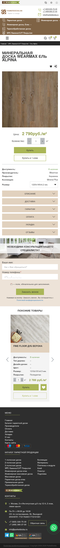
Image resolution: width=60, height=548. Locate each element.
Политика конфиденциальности (16, 545)
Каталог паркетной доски (16, 423)
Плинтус (41, 470)
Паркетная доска (14, 20)
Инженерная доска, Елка (18, 24)
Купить (30, 150)
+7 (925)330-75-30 (50, 9)
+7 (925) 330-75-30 (17, 521)
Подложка (41, 473)
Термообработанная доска (19, 28)
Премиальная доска (14, 482)
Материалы (42, 462)
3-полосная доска (13, 465)
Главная (8, 420)
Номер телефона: (11, 272)
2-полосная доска (13, 462)
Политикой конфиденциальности (30, 300)
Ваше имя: (7, 262)
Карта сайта (10, 442)
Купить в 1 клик (30, 158)
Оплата (8, 428)
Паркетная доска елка (15, 479)
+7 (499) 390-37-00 (17, 524)
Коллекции (42, 459)
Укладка (8, 434)
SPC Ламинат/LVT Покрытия (19, 33)
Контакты (9, 439)
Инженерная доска (49, 20)
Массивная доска (13, 476)
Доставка (9, 431)
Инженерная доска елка (16, 470)
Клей (39, 468)
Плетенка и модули (46, 465)
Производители (12, 425)
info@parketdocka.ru (51, 14)
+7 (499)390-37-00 (50, 11)
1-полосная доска (13, 459)
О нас (7, 437)
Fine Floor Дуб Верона (27, 346)
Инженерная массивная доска (19, 473)
